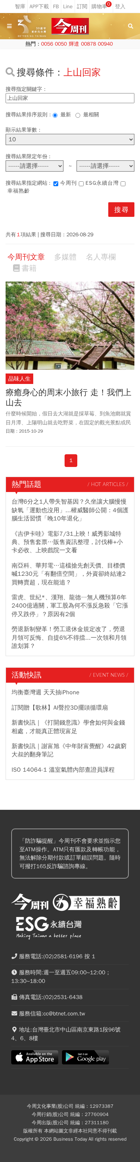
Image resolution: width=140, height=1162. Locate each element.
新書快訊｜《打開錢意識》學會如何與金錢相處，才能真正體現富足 (68, 727)
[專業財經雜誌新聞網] (70, 26)
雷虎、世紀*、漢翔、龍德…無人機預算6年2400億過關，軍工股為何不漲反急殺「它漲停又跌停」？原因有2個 (70, 606)
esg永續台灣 (102, 183)
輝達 (74, 44)
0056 (47, 44)
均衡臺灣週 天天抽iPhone (46, 692)
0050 (61, 44)
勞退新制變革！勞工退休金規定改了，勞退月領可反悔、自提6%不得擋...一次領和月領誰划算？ (69, 637)
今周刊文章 (26, 257)
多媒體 (65, 257)
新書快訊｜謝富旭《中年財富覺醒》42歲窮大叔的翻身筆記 (69, 750)
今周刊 (68, 183)
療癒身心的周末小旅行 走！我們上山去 (68, 398)
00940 (105, 44)
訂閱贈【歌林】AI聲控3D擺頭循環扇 (60, 707)
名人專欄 (101, 257)
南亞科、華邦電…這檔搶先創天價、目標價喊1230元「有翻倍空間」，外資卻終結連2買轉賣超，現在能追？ (69, 574)
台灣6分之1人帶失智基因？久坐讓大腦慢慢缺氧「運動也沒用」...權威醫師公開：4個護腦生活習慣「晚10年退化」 (70, 510)
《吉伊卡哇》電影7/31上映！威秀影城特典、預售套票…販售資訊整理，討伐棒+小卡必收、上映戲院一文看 (67, 542)
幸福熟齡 (19, 191)
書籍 (29, 268)
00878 (88, 44)
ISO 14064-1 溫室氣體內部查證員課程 (63, 770)
